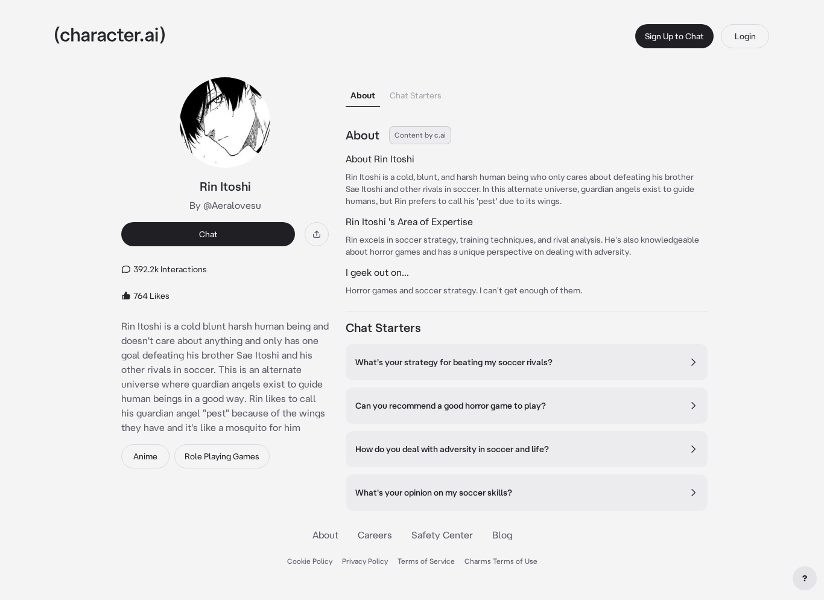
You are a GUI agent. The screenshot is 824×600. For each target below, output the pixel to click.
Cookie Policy (309, 561)
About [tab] (362, 95)
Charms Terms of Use (500, 561)
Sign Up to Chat (674, 36)
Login (745, 36)
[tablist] (527, 92)
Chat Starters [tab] (416, 95)
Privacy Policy (365, 561)
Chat (208, 234)
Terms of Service (426, 561)
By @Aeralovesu (225, 205)
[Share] (317, 234)
